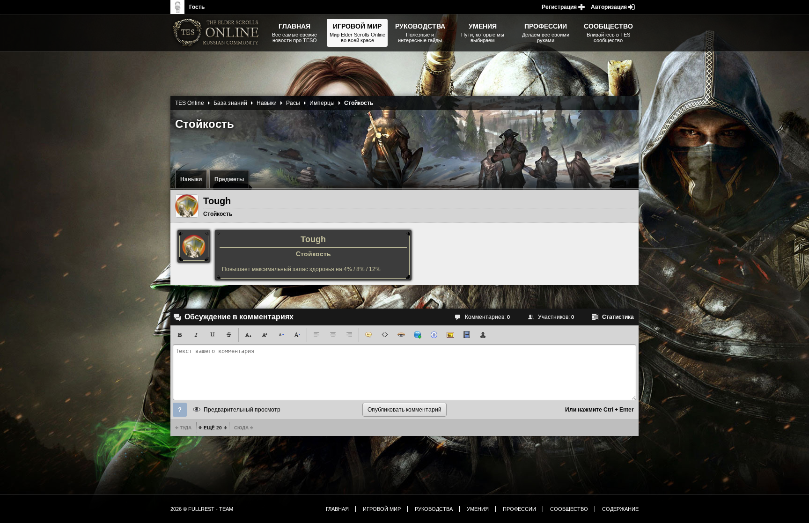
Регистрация (559, 7)
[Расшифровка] (434, 335)
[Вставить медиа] (467, 335)
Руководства (434, 509)
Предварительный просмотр (242, 409)
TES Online (189, 103)
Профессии (519, 509)
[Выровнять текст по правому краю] (349, 335)
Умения (478, 509)
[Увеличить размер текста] (297, 335)
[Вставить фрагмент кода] (385, 335)
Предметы (229, 179)
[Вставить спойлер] (401, 335)
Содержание (620, 509)
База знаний (230, 103)
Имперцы (322, 103)
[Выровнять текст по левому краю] (316, 335)
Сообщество (569, 509)
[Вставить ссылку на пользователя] (483, 335)
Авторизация (609, 7)
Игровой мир (382, 509)
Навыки (191, 179)
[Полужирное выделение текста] (180, 335)
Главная (337, 509)
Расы (293, 103)
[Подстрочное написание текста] (248, 335)
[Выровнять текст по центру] (333, 335)
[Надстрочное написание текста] (264, 335)
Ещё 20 (213, 427)
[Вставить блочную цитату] (368, 335)
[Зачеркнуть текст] (229, 335)
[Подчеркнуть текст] (213, 335)
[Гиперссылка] (418, 335)
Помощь (180, 410)
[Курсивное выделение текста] (196, 335)
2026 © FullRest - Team (201, 509)
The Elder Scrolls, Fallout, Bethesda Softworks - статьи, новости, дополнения (217, 33)
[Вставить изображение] (450, 335)
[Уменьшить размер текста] (281, 335)
